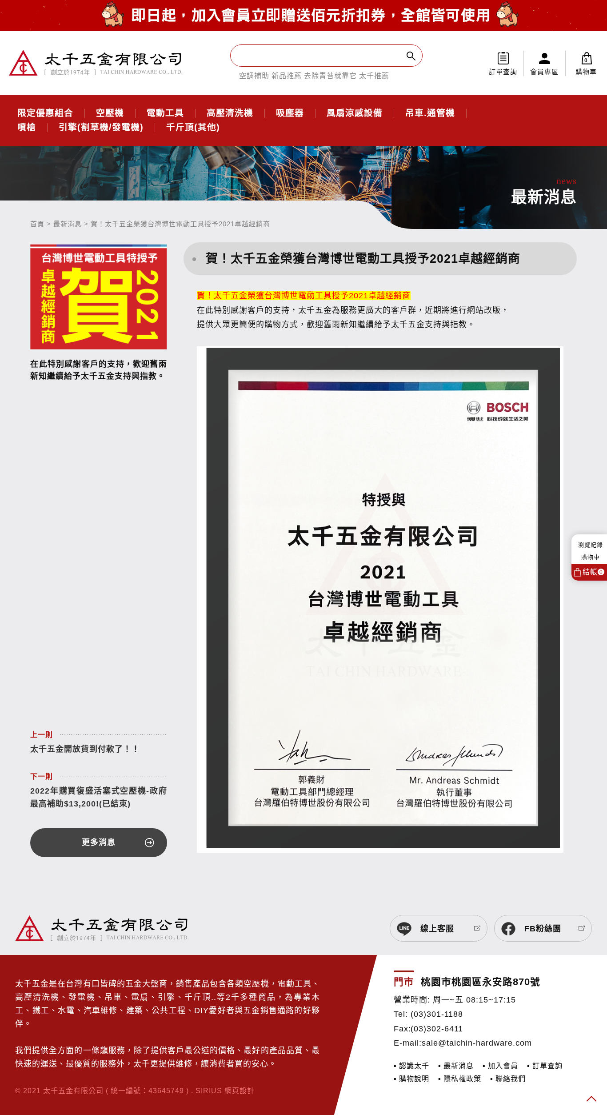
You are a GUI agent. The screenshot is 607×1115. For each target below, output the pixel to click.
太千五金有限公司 (95, 63)
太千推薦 (374, 76)
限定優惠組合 (45, 113)
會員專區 (544, 72)
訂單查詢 (503, 72)
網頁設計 (239, 1091)
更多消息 (99, 842)
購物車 (586, 66)
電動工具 (165, 113)
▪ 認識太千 (411, 1066)
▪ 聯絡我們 (508, 1079)
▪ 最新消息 (456, 1066)
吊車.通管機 (430, 113)
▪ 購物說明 (411, 1079)
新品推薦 (287, 76)
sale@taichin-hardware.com (477, 1043)
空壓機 (110, 113)
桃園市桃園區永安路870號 (480, 981)
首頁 (37, 224)
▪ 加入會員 (500, 1066)
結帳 (593, 572)
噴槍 (26, 127)
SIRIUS (209, 1091)
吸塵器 (290, 113)
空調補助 (254, 76)
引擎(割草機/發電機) (101, 127)
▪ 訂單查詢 (545, 1066)
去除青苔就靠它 (330, 76)
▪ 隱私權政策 (459, 1079)
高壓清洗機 (230, 113)
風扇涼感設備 (355, 113)
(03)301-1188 (437, 1014)
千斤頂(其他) (193, 127)
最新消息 (67, 224)
